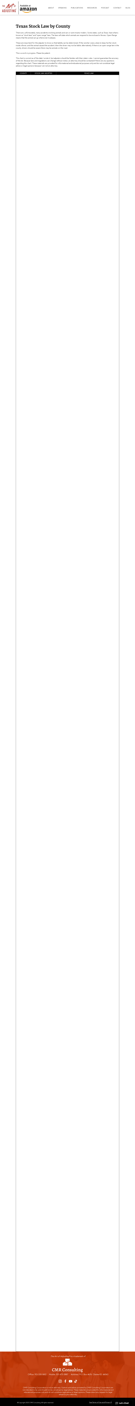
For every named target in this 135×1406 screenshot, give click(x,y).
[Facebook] (65, 1381)
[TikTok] (76, 1381)
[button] (92, 8)
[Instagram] (60, 1381)
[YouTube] (70, 1381)
